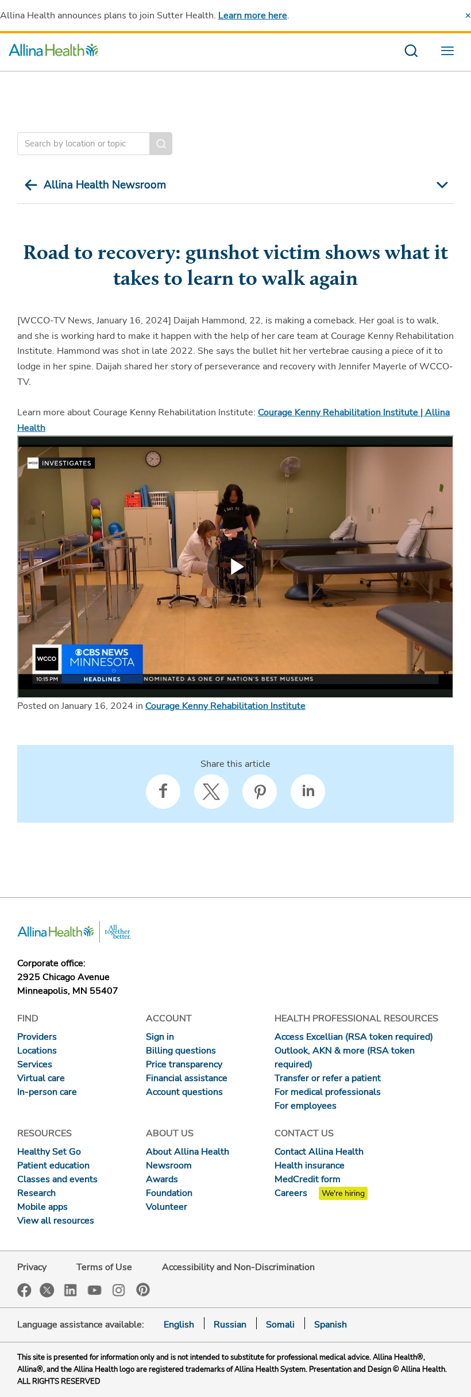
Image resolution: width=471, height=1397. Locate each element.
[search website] (411, 52)
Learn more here (252, 15)
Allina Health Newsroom (105, 184)
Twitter (47, 1290)
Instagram (119, 1289)
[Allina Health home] (53, 52)
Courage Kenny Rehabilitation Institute (225, 706)
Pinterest (143, 1290)
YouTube (95, 1289)
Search (160, 143)
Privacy (32, 1267)
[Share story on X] (211, 791)
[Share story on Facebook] (163, 791)
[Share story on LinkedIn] (307, 791)
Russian (230, 1324)
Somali (280, 1324)
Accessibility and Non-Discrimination (238, 1267)
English (179, 1324)
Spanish (330, 1324)
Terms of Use (104, 1267)
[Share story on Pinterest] (259, 791)
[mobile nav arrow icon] (441, 185)
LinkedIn (71, 1289)
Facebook (24, 1290)
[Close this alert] (468, 15)
